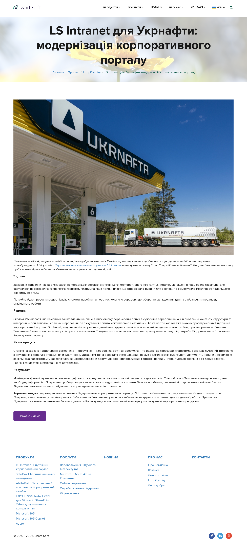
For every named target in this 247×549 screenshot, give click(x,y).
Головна (58, 72)
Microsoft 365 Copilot (30, 518)
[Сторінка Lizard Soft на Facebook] (212, 536)
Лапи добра (156, 485)
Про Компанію (158, 465)
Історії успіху (92, 72)
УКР (219, 7)
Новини (156, 7)
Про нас (175, 7)
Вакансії (153, 470)
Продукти (110, 7)
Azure (20, 523)
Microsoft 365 (25, 513)
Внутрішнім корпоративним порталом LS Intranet (87, 265)
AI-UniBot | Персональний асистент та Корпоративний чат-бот (35, 487)
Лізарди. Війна (158, 475)
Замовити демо (29, 416)
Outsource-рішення (73, 483)
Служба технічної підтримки (79, 488)
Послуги (134, 7)
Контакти (198, 7)
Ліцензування (69, 493)
